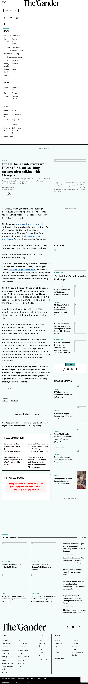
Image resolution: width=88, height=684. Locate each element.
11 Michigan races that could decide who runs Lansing (72, 572)
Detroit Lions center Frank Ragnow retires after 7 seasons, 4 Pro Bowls (13, 461)
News (14, 93)
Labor (5, 60)
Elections (7, 50)
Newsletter (16, 114)
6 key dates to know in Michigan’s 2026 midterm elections (62, 292)
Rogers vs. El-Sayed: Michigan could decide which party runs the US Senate (73, 599)
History (6, 93)
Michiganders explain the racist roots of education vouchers (63, 481)
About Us (59, 643)
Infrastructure (17, 57)
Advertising (8, 136)
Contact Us (59, 652)
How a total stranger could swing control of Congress (63, 459)
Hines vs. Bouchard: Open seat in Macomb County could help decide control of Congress (62, 347)
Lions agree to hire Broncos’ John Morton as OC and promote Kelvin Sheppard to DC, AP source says (37, 462)
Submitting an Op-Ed (16, 130)
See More (82, 537)
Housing (15, 54)
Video (5, 111)
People (6, 96)
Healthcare (7, 54)
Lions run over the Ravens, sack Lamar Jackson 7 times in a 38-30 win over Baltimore (13, 447)
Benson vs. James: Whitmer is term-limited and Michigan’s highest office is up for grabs (74, 585)
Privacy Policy (41, 678)
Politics (15, 64)
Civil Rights (6, 643)
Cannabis (16, 35)
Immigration (8, 57)
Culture (6, 87)
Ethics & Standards (8, 678)
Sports (6, 75)
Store (5, 120)
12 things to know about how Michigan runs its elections (74, 611)
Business (7, 35)
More (57, 635)
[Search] (16, 10)
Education (16, 47)
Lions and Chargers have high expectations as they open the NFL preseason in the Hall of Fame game (38, 447)
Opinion (15, 111)
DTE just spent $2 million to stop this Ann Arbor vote (63, 394)
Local (4, 160)
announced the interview (26, 224)
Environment (17, 50)
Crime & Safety (24, 643)
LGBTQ (15, 60)
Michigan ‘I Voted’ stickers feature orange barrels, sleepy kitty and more (61, 309)
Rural (14, 69)
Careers (30, 678)
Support (21, 678)
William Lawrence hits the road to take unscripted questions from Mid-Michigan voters (62, 328)
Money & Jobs (8, 663)
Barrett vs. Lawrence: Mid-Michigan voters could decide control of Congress (74, 560)
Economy (7, 47)
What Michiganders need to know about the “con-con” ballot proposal (63, 438)
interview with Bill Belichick (22, 270)
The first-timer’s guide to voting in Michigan (70, 277)
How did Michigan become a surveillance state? (63, 416)
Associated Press (8, 187)
